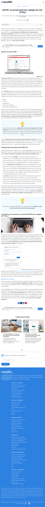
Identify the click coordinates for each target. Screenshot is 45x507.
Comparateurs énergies (17, 483)
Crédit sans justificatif (17, 423)
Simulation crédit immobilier (19, 442)
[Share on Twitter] (21, 303)
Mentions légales (13, 502)
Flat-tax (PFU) (15, 473)
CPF (12, 464)
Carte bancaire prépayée (17, 390)
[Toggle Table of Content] (40, 25)
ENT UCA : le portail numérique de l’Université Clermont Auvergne (32, 335)
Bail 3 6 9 (13, 447)
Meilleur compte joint (17, 393)
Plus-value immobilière (17, 440)
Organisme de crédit (16, 426)
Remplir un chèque (16, 392)
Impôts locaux (15, 475)
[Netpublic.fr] (6, 2)
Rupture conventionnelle (17, 456)
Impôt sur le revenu (16, 472)
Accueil (19, 6)
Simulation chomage (16, 463)
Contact (17, 503)
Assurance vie (15, 406)
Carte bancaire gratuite (17, 386)
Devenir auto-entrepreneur (18, 454)
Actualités (42, 502)
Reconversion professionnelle (19, 459)
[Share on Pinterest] (26, 303)
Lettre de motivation (16, 458)
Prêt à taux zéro (15, 425)
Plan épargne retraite (17, 411)
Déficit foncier (15, 444)
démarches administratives (29, 189)
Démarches (25, 6)
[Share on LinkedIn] (23, 303)
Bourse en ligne (15, 404)
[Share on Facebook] (19, 303)
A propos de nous (35, 502)
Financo (13, 430)
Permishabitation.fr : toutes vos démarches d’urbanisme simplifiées (11, 335)
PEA (12, 412)
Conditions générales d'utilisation (24, 502)
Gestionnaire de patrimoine (18, 449)
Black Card (14, 388)
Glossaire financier (16, 402)
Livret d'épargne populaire (18, 407)
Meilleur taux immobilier (17, 437)
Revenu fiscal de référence (18, 480)
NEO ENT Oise (35, 142)
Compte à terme (15, 395)
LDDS (12, 409)
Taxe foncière (14, 477)
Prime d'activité (15, 461)
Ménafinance (14, 431)
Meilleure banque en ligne (18, 385)
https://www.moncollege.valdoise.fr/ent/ (25, 271)
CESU (12, 466)
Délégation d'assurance (17, 428)
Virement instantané (16, 397)
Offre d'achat (14, 445)
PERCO (13, 414)
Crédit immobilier (16, 421)
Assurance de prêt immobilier (19, 439)
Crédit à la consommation (18, 419)
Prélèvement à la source (17, 478)
